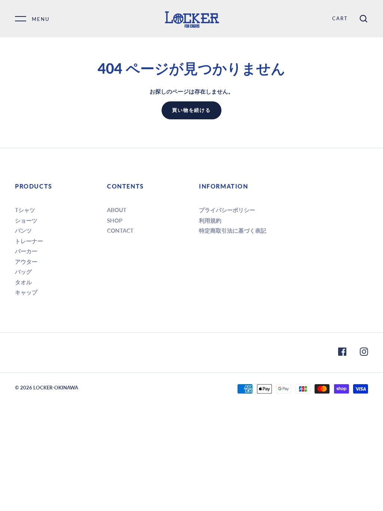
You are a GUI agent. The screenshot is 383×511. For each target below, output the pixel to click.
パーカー (26, 251)
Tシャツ (25, 209)
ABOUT (116, 209)
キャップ (26, 292)
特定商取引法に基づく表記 (232, 230)
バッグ (23, 271)
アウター (26, 261)
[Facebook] (342, 353)
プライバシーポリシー (227, 209)
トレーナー (29, 241)
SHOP (114, 220)
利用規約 (210, 220)
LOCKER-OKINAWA (55, 388)
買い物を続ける (191, 110)
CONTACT (120, 230)
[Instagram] (364, 353)
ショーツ (26, 220)
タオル (23, 282)
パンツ (23, 230)
